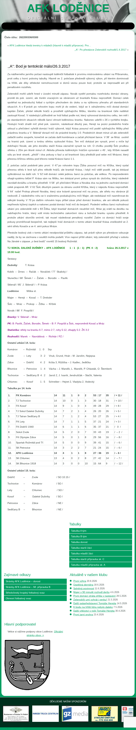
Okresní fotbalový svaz (18, 598)
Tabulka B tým (79, 536)
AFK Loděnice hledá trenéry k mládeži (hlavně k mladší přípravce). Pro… (50, 45)
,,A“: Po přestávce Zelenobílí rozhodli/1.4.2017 (100, 49)
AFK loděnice (68, 8)
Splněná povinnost (83, 588)
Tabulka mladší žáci (82, 553)
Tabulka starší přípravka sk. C (87, 559)
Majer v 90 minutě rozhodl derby (91, 592)
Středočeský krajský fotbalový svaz (25, 592)
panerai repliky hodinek (12, 728)
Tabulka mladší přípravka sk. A (88, 564)
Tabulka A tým (78, 530)
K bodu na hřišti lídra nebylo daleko (93, 607)
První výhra (79, 581)
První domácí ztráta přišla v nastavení (94, 595)
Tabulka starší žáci (81, 547)
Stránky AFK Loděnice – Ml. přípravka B (28, 587)
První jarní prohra (83, 614)
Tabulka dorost (79, 542)
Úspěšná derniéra (83, 584)
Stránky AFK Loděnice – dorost (23, 581)
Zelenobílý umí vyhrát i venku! (90, 599)
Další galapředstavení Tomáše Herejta (94, 603)
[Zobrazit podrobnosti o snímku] (16, 714)
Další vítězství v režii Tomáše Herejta (94, 610)
